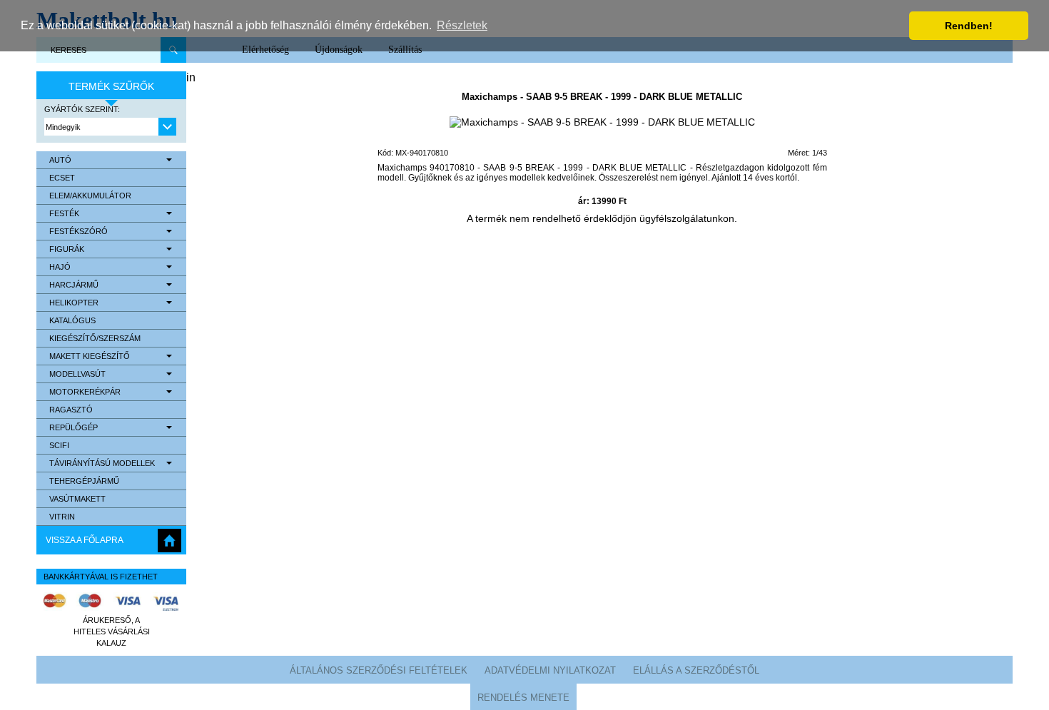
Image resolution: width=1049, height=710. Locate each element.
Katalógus (72, 320)
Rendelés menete (523, 697)
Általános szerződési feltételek (378, 670)
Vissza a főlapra (84, 540)
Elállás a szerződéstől (696, 670)
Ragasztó (71, 409)
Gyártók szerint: (82, 109)
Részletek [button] (462, 25)
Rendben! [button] (969, 25)
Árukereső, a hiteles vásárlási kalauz (112, 631)
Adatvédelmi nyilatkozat (550, 670)
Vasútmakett (77, 499)
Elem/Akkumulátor (90, 195)
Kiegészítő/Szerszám (95, 338)
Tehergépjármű (84, 481)
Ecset (62, 177)
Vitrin (62, 516)
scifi (59, 445)
